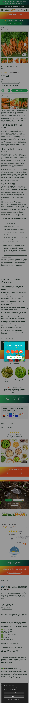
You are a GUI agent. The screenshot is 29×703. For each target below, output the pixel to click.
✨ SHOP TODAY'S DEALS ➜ (14, 357)
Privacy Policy (12, 689)
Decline (14, 696)
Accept (14, 692)
